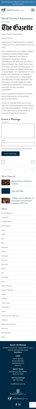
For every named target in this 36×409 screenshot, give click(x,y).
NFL (2, 239)
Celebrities (5, 217)
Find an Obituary (18, 359)
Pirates (3, 269)
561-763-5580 (18, 380)
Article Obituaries (7, 213)
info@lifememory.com (18, 384)
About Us (18, 365)
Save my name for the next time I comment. (17, 149)
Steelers (4, 298)
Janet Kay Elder (18, 191)
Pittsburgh (4, 277)
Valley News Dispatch (8, 324)
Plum (3, 281)
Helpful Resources (18, 363)
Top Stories (5, 307)
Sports (3, 294)
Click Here (28, 2)
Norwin (3, 251)
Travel (3, 311)
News (3, 234)
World (3, 337)
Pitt (2, 273)
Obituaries (4, 256)
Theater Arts (5, 303)
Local (3, 230)
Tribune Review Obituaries (10, 316)
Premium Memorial (7, 290)
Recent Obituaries (18, 361)
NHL (2, 243)
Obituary (4, 260)
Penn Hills (4, 264)
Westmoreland (6, 333)
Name (3, 141)
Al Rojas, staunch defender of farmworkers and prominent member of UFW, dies (22, 200)
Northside (4, 247)
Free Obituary (5, 226)
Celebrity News (6, 222)
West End (4, 328)
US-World (4, 320)
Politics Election (6, 286)
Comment (5, 122)
